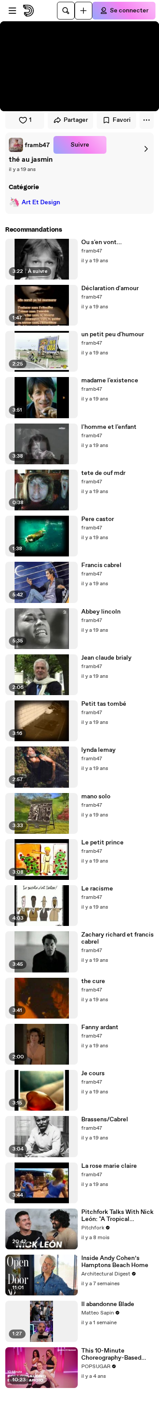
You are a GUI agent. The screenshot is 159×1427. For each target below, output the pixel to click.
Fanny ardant (99, 1027)
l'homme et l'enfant (108, 427)
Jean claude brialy (106, 657)
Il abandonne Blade (107, 1304)
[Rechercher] (66, 10)
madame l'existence (109, 380)
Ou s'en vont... (101, 242)
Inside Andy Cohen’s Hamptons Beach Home (114, 1262)
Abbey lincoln (101, 611)
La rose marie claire (109, 1166)
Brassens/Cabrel (104, 1119)
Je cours (93, 1073)
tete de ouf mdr (103, 473)
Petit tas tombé (103, 704)
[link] (29, 145)
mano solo (95, 796)
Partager (76, 120)
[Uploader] (83, 10)
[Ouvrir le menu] (12, 10)
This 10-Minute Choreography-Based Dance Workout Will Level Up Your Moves (111, 1354)
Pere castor (97, 519)
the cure (93, 981)
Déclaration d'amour (110, 288)
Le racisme (97, 888)
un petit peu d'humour (112, 334)
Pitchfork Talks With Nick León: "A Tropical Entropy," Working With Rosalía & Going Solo (117, 1216)
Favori (122, 120)
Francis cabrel (101, 565)
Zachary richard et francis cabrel (117, 938)
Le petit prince (102, 842)
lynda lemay (98, 750)
